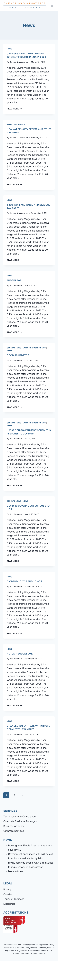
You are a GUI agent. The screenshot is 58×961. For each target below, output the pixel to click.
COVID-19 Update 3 (18, 355)
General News (14, 348)
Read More (14, 109)
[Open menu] (52, 5)
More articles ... (17, 871)
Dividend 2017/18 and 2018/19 (24, 581)
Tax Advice (19, 124)
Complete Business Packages (20, 821)
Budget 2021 (14, 280)
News (9, 49)
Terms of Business (13, 899)
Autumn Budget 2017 (20, 653)
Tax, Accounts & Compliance (19, 816)
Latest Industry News (34, 348)
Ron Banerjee (16, 285)
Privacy (7, 889)
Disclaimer (9, 903)
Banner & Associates (19, 62)
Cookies (7, 894)
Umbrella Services (13, 831)
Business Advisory (13, 826)
